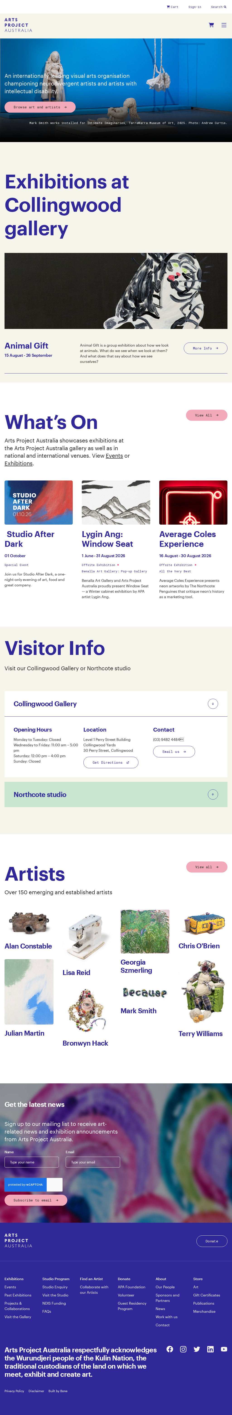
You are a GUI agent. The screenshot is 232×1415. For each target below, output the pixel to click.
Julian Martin (24, 1033)
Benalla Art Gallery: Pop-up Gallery (114, 571)
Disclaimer (36, 1391)
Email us (170, 751)
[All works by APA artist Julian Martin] (29, 992)
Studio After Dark (30, 538)
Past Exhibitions (18, 1295)
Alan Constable (28, 946)
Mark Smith (138, 1011)
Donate (212, 1241)
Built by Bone (57, 1391)
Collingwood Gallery (53, 668)
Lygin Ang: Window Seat (107, 538)
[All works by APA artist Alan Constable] (29, 923)
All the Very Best (175, 571)
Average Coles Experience (187, 538)
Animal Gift (26, 345)
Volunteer (126, 1295)
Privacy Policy (14, 1391)
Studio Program (56, 1279)
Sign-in (194, 7)
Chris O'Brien (199, 946)
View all (203, 867)
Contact (163, 1325)
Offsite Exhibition (98, 565)
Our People (165, 1287)
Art (195, 1287)
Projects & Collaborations (17, 1306)
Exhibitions (19, 463)
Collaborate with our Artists (94, 1289)
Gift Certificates (206, 1295)
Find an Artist (91, 1279)
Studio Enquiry (55, 1287)
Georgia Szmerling (136, 966)
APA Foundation (131, 1287)
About (161, 1279)
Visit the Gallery (18, 1317)
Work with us (167, 1317)
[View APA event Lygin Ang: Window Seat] (116, 502)
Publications (203, 1303)
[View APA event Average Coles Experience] (193, 502)
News (160, 1308)
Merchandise (204, 1311)
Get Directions (108, 762)
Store (198, 1279)
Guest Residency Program (132, 1306)
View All (203, 415)
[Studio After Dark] (39, 502)
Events (114, 455)
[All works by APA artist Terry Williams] (203, 992)
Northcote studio (109, 668)
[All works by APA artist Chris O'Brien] (203, 923)
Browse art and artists (37, 107)
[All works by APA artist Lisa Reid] (87, 937)
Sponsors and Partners (167, 1298)
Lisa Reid (76, 972)
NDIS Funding (54, 1303)
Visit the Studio (55, 1295)
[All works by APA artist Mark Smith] (145, 992)
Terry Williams (201, 1033)
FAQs (46, 1311)
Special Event (17, 565)
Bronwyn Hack (85, 1043)
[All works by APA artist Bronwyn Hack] (87, 1010)
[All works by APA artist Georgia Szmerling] (145, 932)
